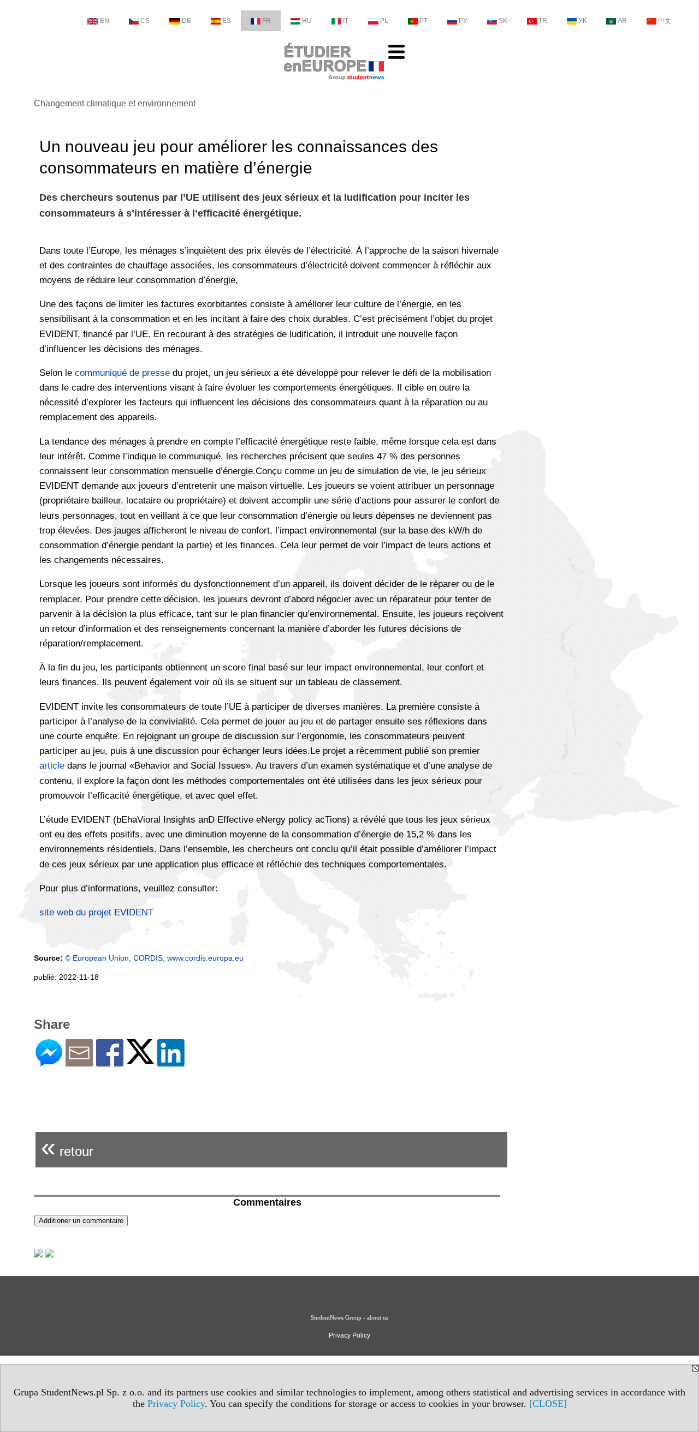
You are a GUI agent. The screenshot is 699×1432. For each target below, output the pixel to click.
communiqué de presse (122, 373)
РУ (463, 21)
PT (423, 21)
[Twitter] (140, 1059)
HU (307, 21)
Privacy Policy (176, 1403)
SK (503, 21)
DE (186, 21)
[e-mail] (79, 1061)
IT (345, 21)
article (51, 765)
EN (104, 21)
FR (266, 21)
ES (226, 21)
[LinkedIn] (171, 1061)
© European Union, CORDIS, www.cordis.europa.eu (154, 958)
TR (542, 21)
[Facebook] (109, 1061)
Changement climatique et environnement (115, 103)
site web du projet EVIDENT (96, 912)
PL (384, 21)
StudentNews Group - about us (349, 1317)
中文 (664, 21)
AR (622, 21)
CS (145, 21)
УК (582, 21)
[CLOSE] (548, 1403)
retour (67, 1147)
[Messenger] (48, 1061)
